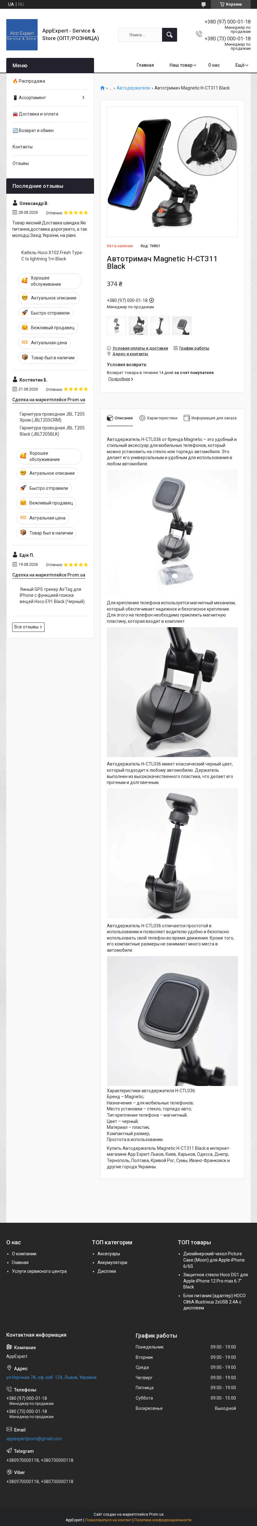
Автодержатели (133, 88)
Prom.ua (156, 1514)
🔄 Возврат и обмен (33, 130)
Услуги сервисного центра (39, 1271)
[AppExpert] (22, 34)
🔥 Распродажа (29, 81)
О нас (214, 65)
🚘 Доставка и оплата (35, 113)
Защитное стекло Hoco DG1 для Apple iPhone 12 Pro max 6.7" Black (215, 1280)
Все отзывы (26, 626)
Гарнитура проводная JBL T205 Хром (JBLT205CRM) (52, 417)
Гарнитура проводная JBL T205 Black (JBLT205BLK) (52, 431)
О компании (24, 1253)
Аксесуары (108, 1253)
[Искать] (169, 35)
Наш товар (181, 65)
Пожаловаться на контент (108, 1520)
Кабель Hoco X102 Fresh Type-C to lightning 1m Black (52, 255)
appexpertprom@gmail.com (34, 1438)
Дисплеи (106, 1271)
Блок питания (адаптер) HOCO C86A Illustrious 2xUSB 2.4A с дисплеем (214, 1301)
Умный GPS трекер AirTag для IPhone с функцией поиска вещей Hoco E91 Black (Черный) (52, 595)
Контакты (23, 146)
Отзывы (21, 163)
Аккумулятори (112, 1262)
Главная (145, 65)
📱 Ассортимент (29, 97)
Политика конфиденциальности (162, 1520)
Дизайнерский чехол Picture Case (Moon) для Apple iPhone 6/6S (214, 1259)
